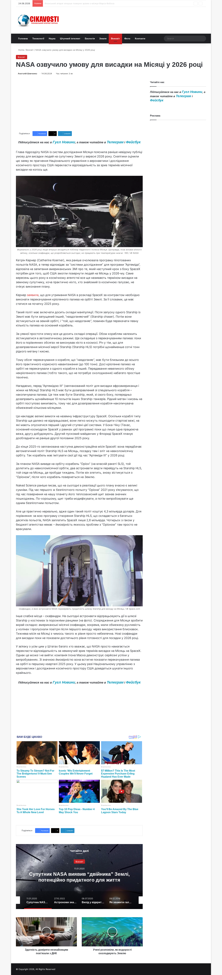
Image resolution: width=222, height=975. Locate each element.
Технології (38, 38)
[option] (114, 876)
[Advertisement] (79, 103)
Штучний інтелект (70, 38)
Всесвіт (115, 38)
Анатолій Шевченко (27, 73)
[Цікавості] (38, 20)
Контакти (140, 38)
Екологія (90, 38)
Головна (23, 38)
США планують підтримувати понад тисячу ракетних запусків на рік (80, 3)
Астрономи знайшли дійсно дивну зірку (114, 876)
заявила (33, 295)
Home (21, 50)
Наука (52, 38)
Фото (127, 38)
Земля (102, 38)
